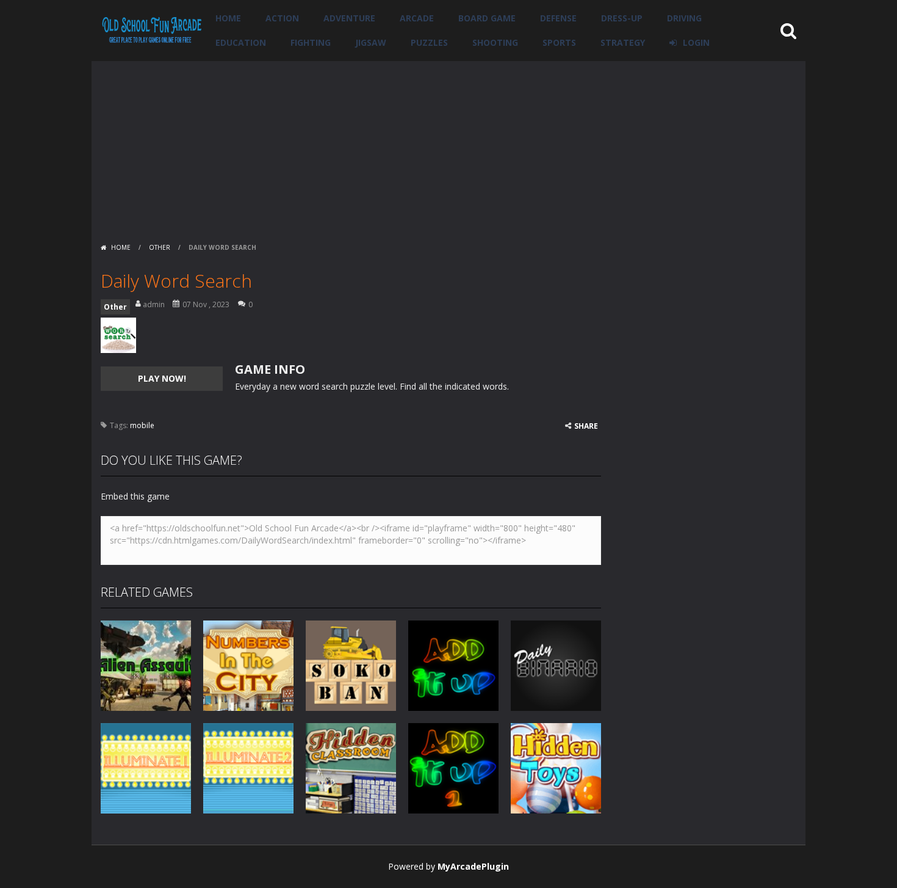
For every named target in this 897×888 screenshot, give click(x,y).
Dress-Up (622, 18)
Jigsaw (370, 42)
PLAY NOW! (162, 378)
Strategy (622, 42)
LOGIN (696, 42)
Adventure (349, 18)
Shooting (495, 42)
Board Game (487, 18)
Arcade (417, 18)
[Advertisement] (448, 146)
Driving (684, 18)
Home (228, 18)
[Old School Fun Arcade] (152, 29)
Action (282, 18)
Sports (559, 42)
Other (159, 247)
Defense (558, 18)
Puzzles (429, 42)
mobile (142, 425)
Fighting (310, 42)
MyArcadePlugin (473, 866)
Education (240, 42)
